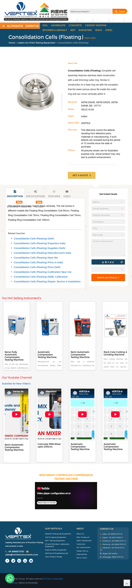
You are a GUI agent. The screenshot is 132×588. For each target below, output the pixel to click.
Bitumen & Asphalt (55, 30)
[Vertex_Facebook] (6, 561)
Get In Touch (81, 558)
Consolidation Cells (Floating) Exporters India (39, 243)
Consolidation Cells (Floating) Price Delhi (37, 267)
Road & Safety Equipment (56, 550)
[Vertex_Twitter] (12, 561)
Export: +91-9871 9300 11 (112, 537)
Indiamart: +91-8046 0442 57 (112, 549)
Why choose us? (82, 537)
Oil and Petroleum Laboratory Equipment (57, 545)
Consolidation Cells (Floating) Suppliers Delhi (39, 248)
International (81, 554)
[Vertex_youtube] (30, 561)
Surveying (85, 30)
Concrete (75, 25)
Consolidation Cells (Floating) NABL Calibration (41, 276)
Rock (98, 30)
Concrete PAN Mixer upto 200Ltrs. (49, 445)
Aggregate (58, 25)
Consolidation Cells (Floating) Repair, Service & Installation (47, 281)
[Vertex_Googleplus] (19, 561)
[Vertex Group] (24, 533)
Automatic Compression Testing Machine (80, 446)
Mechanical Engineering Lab (56, 553)
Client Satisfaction (84, 541)
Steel (109, 30)
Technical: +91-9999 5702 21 (113, 544)
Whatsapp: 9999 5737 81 (112, 557)
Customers (80, 544)
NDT (72, 30)
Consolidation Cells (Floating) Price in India (38, 262)
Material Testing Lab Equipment (58, 534)
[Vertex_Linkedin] (24, 561)
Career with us (82, 551)
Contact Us (32, 26)
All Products (15, 26)
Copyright (58, 578)
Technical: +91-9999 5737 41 (113, 541)
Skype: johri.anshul (109, 553)
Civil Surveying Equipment (55, 537)
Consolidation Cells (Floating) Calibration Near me (42, 271)
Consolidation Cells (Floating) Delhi (34, 238)
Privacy (47, 578)
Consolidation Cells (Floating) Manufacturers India (42, 252)
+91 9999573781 (15, 551)
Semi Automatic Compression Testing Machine (14, 447)
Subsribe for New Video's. (16, 383)
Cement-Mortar (95, 25)
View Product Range (53, 557)
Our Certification (83, 547)
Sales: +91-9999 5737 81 (111, 534)
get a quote (81, 175)
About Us (80, 534)
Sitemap (13, 583)
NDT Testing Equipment (55, 541)
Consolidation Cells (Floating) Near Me (36, 257)
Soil (45, 25)
